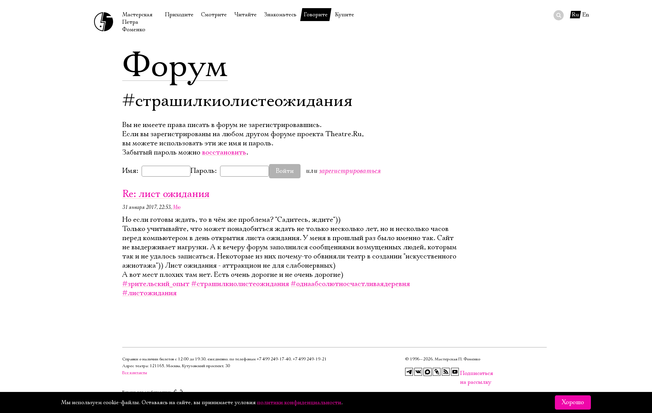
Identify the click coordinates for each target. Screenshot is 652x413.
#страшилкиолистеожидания (240, 284)
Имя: (130, 170)
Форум (175, 66)
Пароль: (204, 170)
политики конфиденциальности (299, 402)
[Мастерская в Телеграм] (409, 372)
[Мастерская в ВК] (418, 372)
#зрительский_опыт (155, 284)
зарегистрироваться (350, 170)
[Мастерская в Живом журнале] (437, 372)
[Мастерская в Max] (427, 372)
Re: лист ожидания (166, 194)
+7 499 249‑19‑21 (310, 359)
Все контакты (134, 372)
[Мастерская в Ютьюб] (455, 372)
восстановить (224, 152)
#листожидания (149, 293)
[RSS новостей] (446, 372)
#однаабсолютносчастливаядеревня (350, 284)
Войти (285, 171)
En (585, 14)
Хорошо (573, 402)
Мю (177, 207)
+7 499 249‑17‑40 (274, 359)
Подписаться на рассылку (464, 373)
